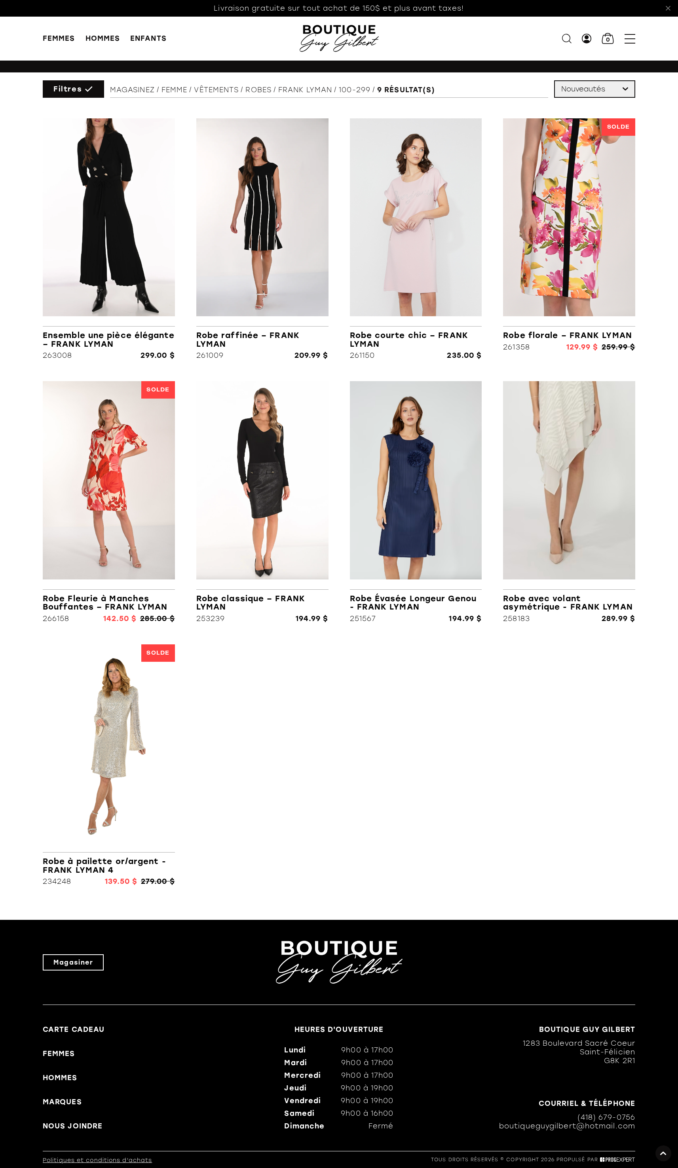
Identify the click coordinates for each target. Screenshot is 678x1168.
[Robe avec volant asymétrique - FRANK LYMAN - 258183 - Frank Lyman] (569, 502)
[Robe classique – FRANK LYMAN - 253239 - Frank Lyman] (262, 502)
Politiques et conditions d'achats (97, 1160)
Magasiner (73, 962)
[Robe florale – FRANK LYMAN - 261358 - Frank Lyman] (569, 239)
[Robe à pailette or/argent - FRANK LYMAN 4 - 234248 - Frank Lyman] (109, 765)
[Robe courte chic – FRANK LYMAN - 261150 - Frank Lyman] (416, 239)
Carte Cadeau (73, 1029)
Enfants (148, 38)
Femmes (59, 38)
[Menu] (630, 38)
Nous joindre (73, 1126)
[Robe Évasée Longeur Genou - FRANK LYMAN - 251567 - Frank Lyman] (416, 502)
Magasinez (132, 89)
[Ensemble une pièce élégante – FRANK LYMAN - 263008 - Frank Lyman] (109, 239)
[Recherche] (567, 38)
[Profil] (587, 38)
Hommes (102, 38)
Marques (62, 1102)
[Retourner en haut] (663, 1153)
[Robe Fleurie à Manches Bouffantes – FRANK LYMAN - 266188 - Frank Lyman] (109, 502)
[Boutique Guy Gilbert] (339, 38)
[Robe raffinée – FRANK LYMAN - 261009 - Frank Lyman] (262, 239)
